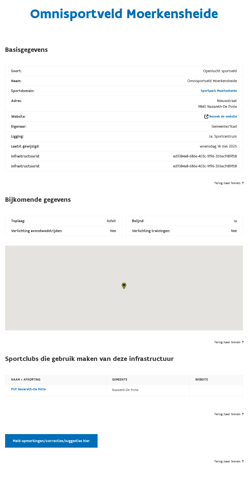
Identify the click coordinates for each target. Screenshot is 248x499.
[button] (124, 286)
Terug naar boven (227, 183)
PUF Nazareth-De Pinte (28, 389)
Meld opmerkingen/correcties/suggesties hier (51, 440)
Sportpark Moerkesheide (219, 91)
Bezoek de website (223, 116)
